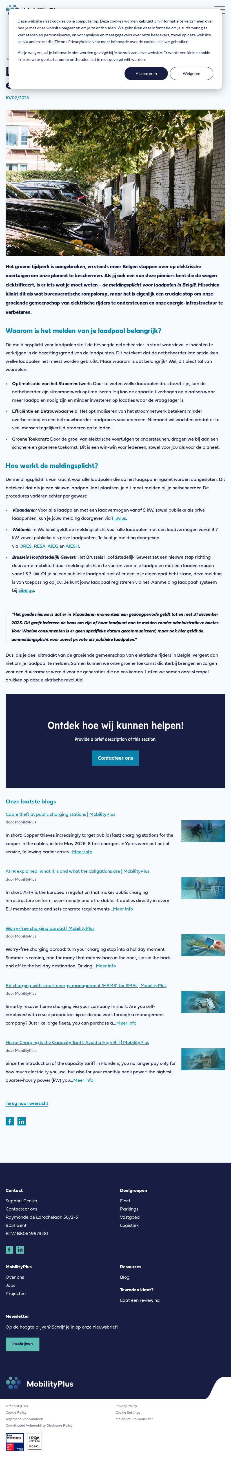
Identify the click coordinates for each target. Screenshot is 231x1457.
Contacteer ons (21, 1209)
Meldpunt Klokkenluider (134, 1419)
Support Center (21, 1201)
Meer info (82, 852)
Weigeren (191, 73)
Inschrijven (22, 1344)
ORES (25, 546)
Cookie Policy (16, 1412)
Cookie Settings (127, 1412)
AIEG (53, 546)
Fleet (125, 1201)
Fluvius (119, 518)
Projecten (16, 1294)
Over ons (15, 1277)
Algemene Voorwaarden (24, 1419)
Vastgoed (130, 1217)
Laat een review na (140, 1300)
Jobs (10, 1285)
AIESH (72, 546)
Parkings (129, 1209)
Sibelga (26, 590)
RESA (39, 546)
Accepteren (146, 73)
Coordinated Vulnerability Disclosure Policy (39, 1425)
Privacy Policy (126, 1406)
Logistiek (129, 1225)
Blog (125, 1277)
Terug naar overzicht (27, 1103)
